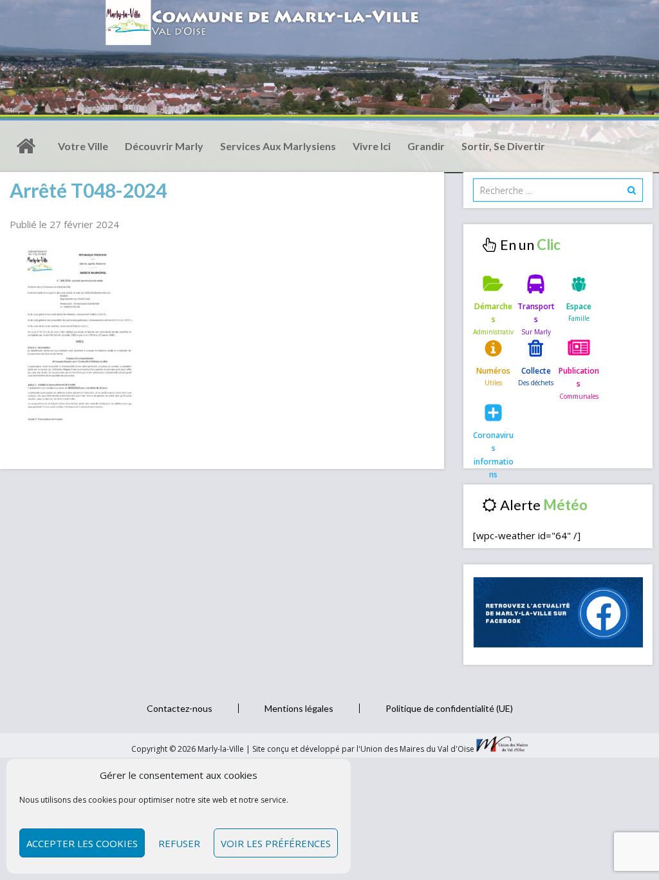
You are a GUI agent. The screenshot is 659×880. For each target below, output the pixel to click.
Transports (536, 313)
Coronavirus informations (493, 446)
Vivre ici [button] (372, 146)
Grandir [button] (426, 146)
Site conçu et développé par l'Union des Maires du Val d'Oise (363, 748)
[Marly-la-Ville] (25, 146)
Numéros (493, 370)
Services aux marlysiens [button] (278, 146)
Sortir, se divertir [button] (503, 146)
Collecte (536, 370)
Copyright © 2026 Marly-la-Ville (188, 748)
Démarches (493, 313)
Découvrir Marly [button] (164, 146)
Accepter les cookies (82, 843)
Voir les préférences (276, 843)
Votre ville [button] (83, 146)
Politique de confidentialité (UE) (449, 708)
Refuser (179, 843)
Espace (578, 306)
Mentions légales (299, 708)
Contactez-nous (179, 708)
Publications (579, 377)
